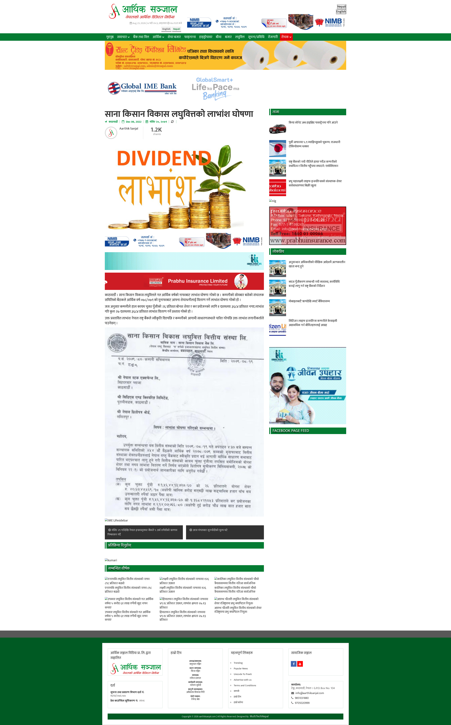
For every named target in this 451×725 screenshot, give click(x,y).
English (166, 29)
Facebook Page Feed (291, 431)
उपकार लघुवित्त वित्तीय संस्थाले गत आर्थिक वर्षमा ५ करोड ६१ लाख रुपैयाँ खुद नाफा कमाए (128, 616)
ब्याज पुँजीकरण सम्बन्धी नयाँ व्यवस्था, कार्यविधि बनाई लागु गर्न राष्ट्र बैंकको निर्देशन (314, 284)
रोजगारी (273, 37)
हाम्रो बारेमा (238, 702)
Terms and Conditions (245, 685)
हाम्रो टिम (237, 697)
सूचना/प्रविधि (256, 37)
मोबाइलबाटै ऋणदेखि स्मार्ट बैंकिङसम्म (309, 301)
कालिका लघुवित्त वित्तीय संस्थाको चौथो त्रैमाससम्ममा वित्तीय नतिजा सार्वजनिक (235, 589)
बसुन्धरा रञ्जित (195, 663)
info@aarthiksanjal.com (309, 693)
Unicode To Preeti (243, 674)
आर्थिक (157, 37)
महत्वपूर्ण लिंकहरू (242, 652)
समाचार (122, 37)
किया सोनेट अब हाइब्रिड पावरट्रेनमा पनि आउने (313, 122)
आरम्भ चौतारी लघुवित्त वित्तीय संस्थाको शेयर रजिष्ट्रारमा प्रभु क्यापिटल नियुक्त (237, 610)
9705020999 (302, 703)
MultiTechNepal (259, 716)
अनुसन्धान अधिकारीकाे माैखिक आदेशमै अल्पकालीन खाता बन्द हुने (317, 264)
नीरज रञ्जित (195, 670)
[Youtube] (300, 664)
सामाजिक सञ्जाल (301, 652)
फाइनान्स (190, 37)
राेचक (285, 37)
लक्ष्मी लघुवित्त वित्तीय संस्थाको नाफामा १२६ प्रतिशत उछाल (183, 589)
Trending (238, 663)
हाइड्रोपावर (205, 37)
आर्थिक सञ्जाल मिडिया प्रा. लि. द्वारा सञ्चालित (130, 655)
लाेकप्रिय (278, 251)
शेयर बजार (174, 37)
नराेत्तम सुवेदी (195, 685)
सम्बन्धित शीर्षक (119, 568)
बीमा (218, 37)
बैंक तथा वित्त (141, 37)
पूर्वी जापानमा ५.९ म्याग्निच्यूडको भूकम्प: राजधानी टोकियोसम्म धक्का (314, 144)
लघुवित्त (240, 37)
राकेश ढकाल (195, 678)
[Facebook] (294, 664)
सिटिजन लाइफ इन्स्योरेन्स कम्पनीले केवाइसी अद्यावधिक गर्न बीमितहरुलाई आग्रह (313, 323)
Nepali (176, 29)
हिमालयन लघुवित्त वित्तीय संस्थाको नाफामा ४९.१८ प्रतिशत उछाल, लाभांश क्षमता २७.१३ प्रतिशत (183, 616)
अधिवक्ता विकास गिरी (195, 692)
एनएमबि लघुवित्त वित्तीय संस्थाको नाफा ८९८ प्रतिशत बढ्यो (128, 589)
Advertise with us (243, 680)
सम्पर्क (236, 691)
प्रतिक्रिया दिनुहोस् (119, 545)
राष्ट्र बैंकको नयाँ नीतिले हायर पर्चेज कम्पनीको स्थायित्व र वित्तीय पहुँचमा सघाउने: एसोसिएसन (313, 164)
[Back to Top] (443, 717)
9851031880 (302, 698)
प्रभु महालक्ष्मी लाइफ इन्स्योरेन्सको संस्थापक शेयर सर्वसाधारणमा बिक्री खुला (315, 183)
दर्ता (112, 685)
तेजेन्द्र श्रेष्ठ (195, 699)
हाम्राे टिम (176, 652)
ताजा (276, 112)
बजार (228, 37)
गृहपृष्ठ (110, 37)
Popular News (241, 668)
